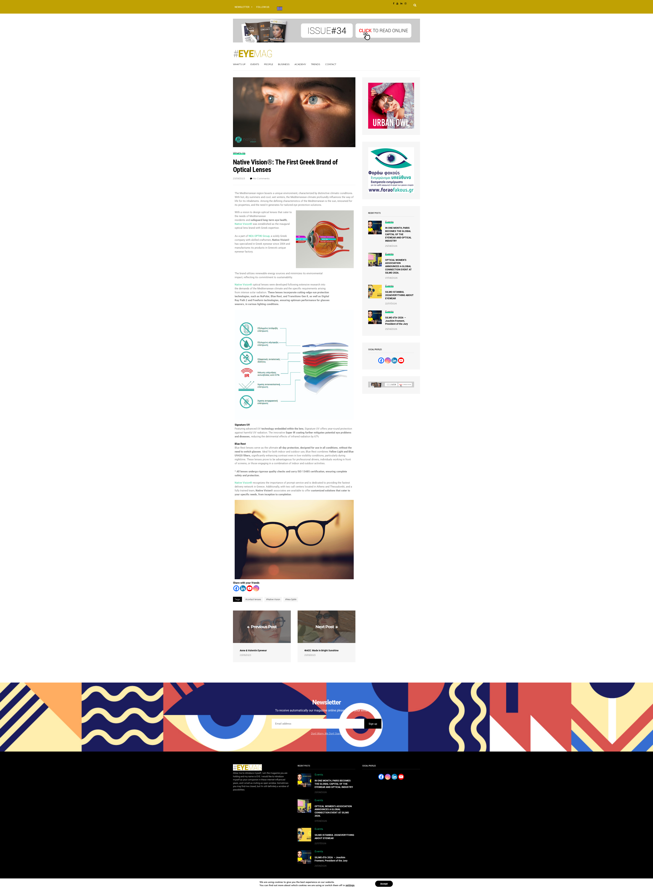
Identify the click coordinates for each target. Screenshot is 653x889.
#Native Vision (273, 599)
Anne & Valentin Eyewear (253, 650)
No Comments (261, 178)
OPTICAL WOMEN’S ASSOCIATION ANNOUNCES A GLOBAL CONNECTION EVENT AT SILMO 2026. (398, 266)
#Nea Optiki (290, 599)
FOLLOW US (262, 7)
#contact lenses (253, 599)
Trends (315, 64)
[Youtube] (250, 588)
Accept (384, 883)
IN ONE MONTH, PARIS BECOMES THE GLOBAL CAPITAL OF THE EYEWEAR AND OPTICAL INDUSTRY (398, 234)
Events (254, 64)
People (268, 64)
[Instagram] (256, 588)
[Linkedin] (243, 588)
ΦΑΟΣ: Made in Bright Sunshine (321, 650)
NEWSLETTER (242, 7)
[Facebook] (236, 588)
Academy (300, 64)
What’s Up (239, 64)
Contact (330, 64)
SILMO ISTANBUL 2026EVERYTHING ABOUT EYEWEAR (399, 295)
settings (350, 885)
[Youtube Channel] (401, 360)
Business (284, 64)
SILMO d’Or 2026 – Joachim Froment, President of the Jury (396, 320)
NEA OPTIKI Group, (259, 236)
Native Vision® (243, 223)
